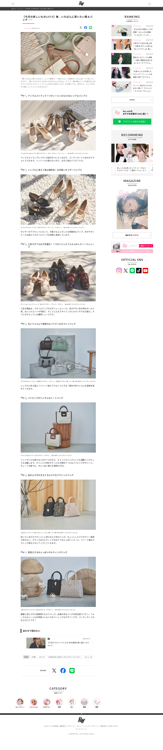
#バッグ (42, 657)
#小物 (34, 657)
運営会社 (104, 726)
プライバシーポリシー (75, 726)
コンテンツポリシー (92, 726)
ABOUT (47, 726)
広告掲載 (55, 726)
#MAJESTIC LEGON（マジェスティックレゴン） (65, 657)
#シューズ (88, 657)
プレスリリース (81, 729)
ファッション (20, 8)
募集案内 (63, 726)
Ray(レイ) (14, 8)
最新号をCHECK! (132, 235)
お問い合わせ (113, 726)
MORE (132, 100)
